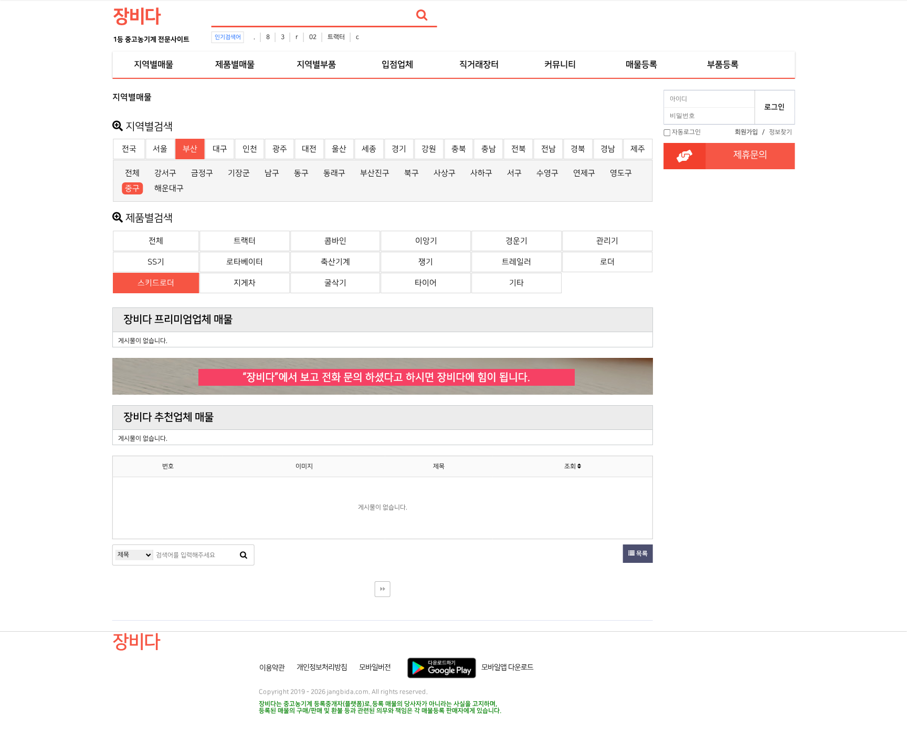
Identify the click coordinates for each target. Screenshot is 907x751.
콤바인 (335, 240)
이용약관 (271, 667)
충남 (488, 149)
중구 (132, 188)
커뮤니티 (560, 64)
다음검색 (383, 589)
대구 (220, 149)
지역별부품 (316, 64)
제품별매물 (234, 64)
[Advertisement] (66, 244)
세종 (369, 149)
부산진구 (374, 173)
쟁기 (425, 262)
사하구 (481, 173)
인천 (249, 149)
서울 (160, 149)
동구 (301, 173)
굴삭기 (335, 283)
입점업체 (397, 64)
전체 (132, 173)
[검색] (422, 15)
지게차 (245, 283)
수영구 (547, 173)
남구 (272, 173)
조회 (570, 466)
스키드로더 (156, 283)
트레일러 (516, 262)
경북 (578, 149)
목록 (641, 553)
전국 (129, 149)
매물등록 (641, 64)
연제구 (584, 173)
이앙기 (426, 240)
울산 (339, 149)
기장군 (239, 173)
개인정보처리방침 (322, 667)
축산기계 (335, 262)
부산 (190, 149)
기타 (516, 283)
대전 (309, 149)
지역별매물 (153, 64)
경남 (607, 149)
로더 (607, 262)
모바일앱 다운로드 (507, 667)
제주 (637, 149)
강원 (428, 149)
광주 (279, 149)
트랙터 (336, 37)
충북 (458, 149)
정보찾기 (780, 132)
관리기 (607, 240)
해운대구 (169, 188)
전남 (548, 149)
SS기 (155, 262)
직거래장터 (478, 64)
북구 (411, 173)
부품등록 (723, 64)
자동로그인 (686, 132)
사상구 (445, 173)
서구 (514, 173)
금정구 (202, 173)
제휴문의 (750, 155)
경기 (399, 149)
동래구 (334, 173)
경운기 (516, 240)
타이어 (426, 283)
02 (313, 37)
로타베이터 (244, 262)
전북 (518, 149)
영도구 (621, 173)
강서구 (165, 173)
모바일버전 (375, 667)
